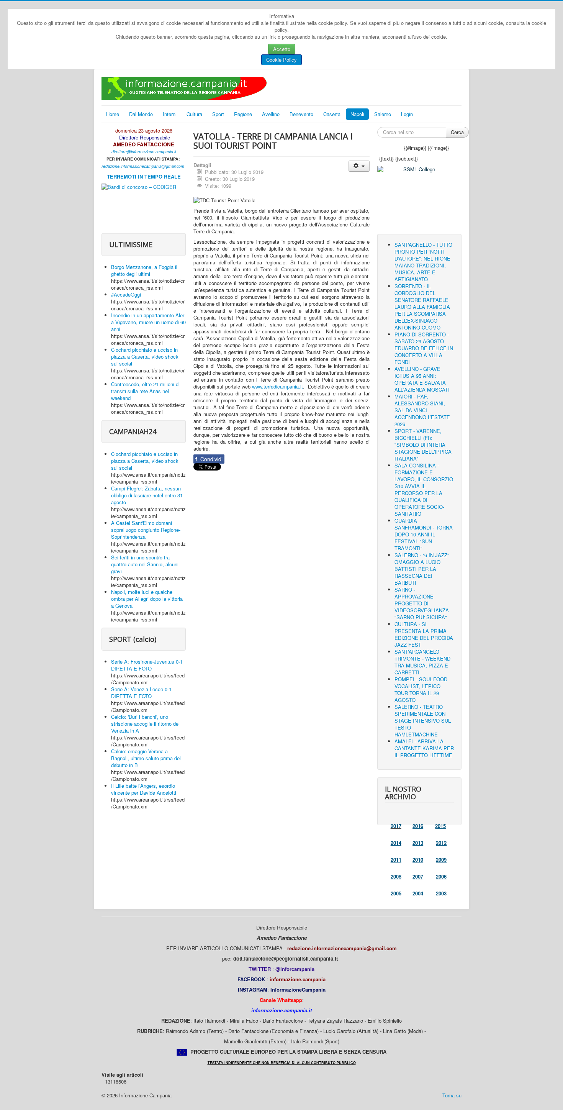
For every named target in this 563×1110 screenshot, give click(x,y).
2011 (396, 859)
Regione (243, 114)
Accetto (281, 48)
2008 (396, 876)
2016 (417, 826)
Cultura (194, 114)
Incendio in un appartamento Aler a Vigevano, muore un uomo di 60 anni (148, 322)
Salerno (382, 114)
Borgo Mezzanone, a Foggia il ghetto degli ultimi (144, 270)
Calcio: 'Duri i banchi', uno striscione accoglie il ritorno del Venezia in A (145, 723)
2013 (417, 842)
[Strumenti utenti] (359, 166)
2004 (417, 893)
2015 (440, 826)
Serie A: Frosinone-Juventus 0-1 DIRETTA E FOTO (147, 665)
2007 (417, 876)
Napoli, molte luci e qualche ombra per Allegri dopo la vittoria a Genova (147, 598)
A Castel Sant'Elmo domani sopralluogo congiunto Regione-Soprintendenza (145, 529)
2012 (441, 842)
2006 (441, 876)
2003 (441, 893)
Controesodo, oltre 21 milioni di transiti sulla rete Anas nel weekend (145, 391)
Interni (170, 114)
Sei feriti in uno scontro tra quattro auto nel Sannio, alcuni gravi (144, 564)
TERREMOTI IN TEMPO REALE (144, 176)
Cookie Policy (281, 59)
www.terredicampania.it (277, 386)
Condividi (209, 459)
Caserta (331, 114)
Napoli (357, 114)
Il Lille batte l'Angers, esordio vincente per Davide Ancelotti (143, 789)
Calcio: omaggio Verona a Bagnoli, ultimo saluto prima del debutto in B (146, 758)
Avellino (271, 114)
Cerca (457, 132)
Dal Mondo (141, 114)
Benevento (301, 114)
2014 (396, 842)
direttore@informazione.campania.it (143, 151)
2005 (396, 893)
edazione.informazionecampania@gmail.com (143, 166)
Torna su (452, 1095)
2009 (441, 859)
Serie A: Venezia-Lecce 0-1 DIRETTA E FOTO (141, 692)
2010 (417, 859)
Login (407, 114)
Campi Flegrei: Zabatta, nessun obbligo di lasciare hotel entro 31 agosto (147, 495)
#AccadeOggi (126, 294)
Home (112, 114)
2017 (396, 826)
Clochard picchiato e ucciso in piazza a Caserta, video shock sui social (144, 356)
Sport (218, 114)
